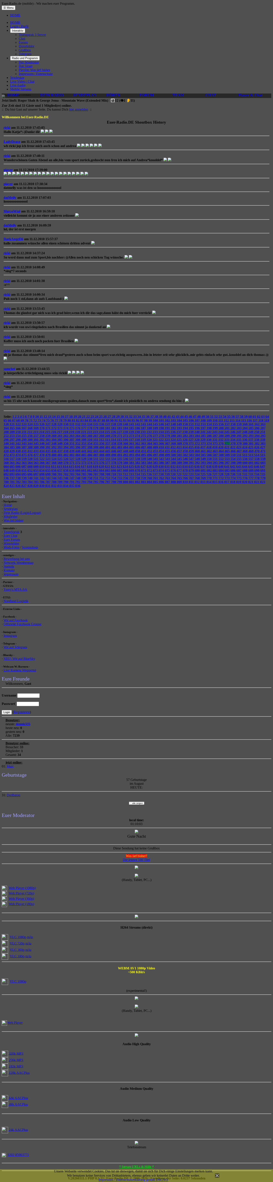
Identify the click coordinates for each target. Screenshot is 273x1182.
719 (168, 474)
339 (262, 439)
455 (168, 451)
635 (192, 466)
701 (60, 474)
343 (25, 443)
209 (13, 432)
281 (180, 436)
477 (36, 455)
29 (118, 416)
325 (180, 439)
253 (13, 436)
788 (54, 482)
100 (156, 420)
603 (263, 463)
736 (7, 478)
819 (239, 482)
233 (156, 432)
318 (138, 439)
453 (156, 451)
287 (216, 436)
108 (204, 420)
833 (60, 486)
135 (96, 424)
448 (126, 451)
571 (72, 463)
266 (90, 436)
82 (78, 420)
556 (245, 459)
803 (144, 482)
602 (257, 463)
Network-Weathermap (18, 562)
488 (102, 455)
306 (66, 439)
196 (198, 428)
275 (144, 436)
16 (63, 416)
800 (126, 482)
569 (60, 463)
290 (234, 436)
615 (72, 466)
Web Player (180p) (21, 904)
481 (60, 455)
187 (144, 428)
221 (84, 432)
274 (138, 436)
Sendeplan (17, 77)
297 (13, 439)
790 (66, 482)
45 (186, 416)
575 (96, 463)
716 (150, 474)
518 (19, 459)
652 (30, 470)
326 (186, 439)
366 (162, 443)
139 (120, 424)
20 (80, 416)
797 (108, 482)
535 (120, 459)
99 (151, 420)
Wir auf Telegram (15, 647)
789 (60, 482)
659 (72, 470)
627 (144, 466)
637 (203, 466)
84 (87, 420)
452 (150, 451)
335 (239, 439)
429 (13, 451)
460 (198, 451)
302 (42, 439)
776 (245, 478)
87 (99, 420)
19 (76, 416)
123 (25, 424)
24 (97, 416)
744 (54, 478)
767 (192, 478)
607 (25, 466)
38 (157, 416)
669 (132, 470)
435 (48, 451)
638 (209, 466)
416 (197, 447)
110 (215, 420)
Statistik (9, 566)
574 (90, 463)
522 (42, 459)
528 (78, 459)
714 (138, 474)
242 (209, 432)
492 (126, 455)
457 (180, 451)
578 (114, 463)
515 (262, 455)
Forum (23, 42)
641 (227, 466)
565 (36, 463)
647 (262, 466)
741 (36, 478)
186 (138, 428)
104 (180, 420)
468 (245, 451)
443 (96, 451)
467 (240, 451)
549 (204, 459)
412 (174, 447)
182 (114, 428)
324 (174, 439)
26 (105, 416)
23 (93, 416)
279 (168, 436)
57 (238, 416)
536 (126, 459)
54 (225, 416)
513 (251, 455)
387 (25, 447)
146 (162, 424)
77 (57, 420)
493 (132, 455)
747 (72, 478)
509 (228, 455)
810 (186, 482)
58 (242, 416)
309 (84, 439)
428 (7, 451)
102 (168, 420)
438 (66, 451)
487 (96, 455)
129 (60, 424)
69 (23, 420)
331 (215, 439)
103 (174, 420)
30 (123, 416)
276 (150, 436)
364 (150, 443)
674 (162, 470)
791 (72, 482)
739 (25, 478)
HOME (15, 15)
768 (198, 478)
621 (108, 466)
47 (195, 416)
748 (78, 478)
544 (174, 459)
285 (204, 436)
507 (216, 455)
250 (257, 432)
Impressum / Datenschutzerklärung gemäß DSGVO (133, 1180)
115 (244, 420)
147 (168, 424)
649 (13, 470)
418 (209, 447)
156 (222, 424)
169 (36, 428)
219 (72, 432)
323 (168, 439)
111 (221, 420)
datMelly (10, 197)
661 (84, 470)
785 (36, 482)
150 (186, 424)
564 (30, 463)
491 (120, 455)
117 (255, 420)
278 (162, 436)
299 (25, 439)
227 (120, 432)
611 (48, 466)
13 (50, 416)
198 (210, 428)
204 (245, 428)
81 (74, 420)
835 (72, 486)
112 (227, 420)
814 (209, 482)
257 (36, 436)
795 (96, 482)
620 (102, 466)
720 (174, 474)
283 (192, 436)
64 (267, 416)
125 (36, 424)
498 (162, 455)
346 (42, 443)
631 (168, 466)
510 (234, 455)
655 (48, 470)
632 (174, 466)
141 (132, 424)
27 (110, 416)
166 (19, 428)
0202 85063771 (18, 1155)
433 (36, 451)
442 (90, 451)
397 (84, 447)
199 (216, 428)
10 (37, 416)
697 (36, 474)
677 (180, 470)
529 (84, 459)
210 (19, 432)
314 (114, 439)
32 (131, 416)
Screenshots (30, 547)
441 (84, 451)
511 (239, 455)
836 (77, 486)
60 (250, 416)
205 (251, 428)
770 (210, 478)
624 (126, 466)
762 (162, 478)
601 (251, 463)
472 (7, 455)
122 (19, 424)
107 (198, 420)
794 (90, 482)
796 (102, 482)
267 (96, 436)
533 (108, 459)
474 (19, 455)
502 (186, 455)
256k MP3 (15, 1060)
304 (54, 439)
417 (203, 447)
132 (78, 424)
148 (174, 424)
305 (60, 439)
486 (90, 455)
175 (72, 428)
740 (30, 478)
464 (222, 451)
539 (144, 459)
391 (48, 447)
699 (48, 474)
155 (216, 424)
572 (78, 463)
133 (84, 424)
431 (25, 451)
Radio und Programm (25, 58)
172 (54, 428)
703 (72, 474)
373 (204, 443)
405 (132, 447)
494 (138, 455)
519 (25, 459)
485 (84, 455)
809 (180, 482)
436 (54, 451)
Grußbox (25, 50)
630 (162, 466)
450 (138, 451)
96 (138, 420)
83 (82, 420)
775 (240, 478)
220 (78, 432)
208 (7, 432)
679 (192, 470)
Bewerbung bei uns (17, 559)
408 (150, 447)
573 (84, 463)
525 (60, 459)
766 (186, 478)
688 (245, 470)
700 (54, 474)
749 (84, 478)
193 (180, 428)
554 (234, 459)
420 (221, 447)
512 (245, 455)
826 (19, 486)
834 (66, 486)
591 (192, 463)
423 (239, 447)
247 (239, 432)
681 (204, 470)
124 (30, 424)
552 (222, 459)
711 (120, 474)
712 (126, 474)
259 (48, 436)
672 (150, 470)
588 (174, 463)
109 (210, 420)
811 (192, 482)
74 (44, 420)
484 (78, 455)
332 (221, 439)
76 (53, 420)
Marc (10, 766)
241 (203, 432)
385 (13, 447)
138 (114, 424)
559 (263, 459)
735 (262, 474)
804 (150, 482)
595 (216, 463)
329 (203, 439)
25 (101, 416)
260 (54, 436)
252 (7, 436)
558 (257, 459)
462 (210, 451)
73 (40, 420)
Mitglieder (10, 516)
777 (251, 478)
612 (54, 466)
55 (229, 416)
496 (150, 455)
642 (233, 466)
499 (168, 455)
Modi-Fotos (11, 547)
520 (30, 459)
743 (48, 478)
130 (66, 424)
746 (66, 478)
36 (148, 416)
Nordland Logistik (16, 601)
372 (198, 443)
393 (60, 447)
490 (114, 455)
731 (239, 474)
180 (102, 428)
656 (54, 470)
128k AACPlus (19, 1072)
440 (78, 451)
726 (209, 474)
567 (48, 463)
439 (72, 451)
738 (19, 478)
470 (257, 451)
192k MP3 (15, 1066)
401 (108, 447)
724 (197, 474)
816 (221, 482)
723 (192, 474)
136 (102, 424)
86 (95, 420)
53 (221, 416)
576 (102, 463)
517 (13, 459)
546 (186, 459)
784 (30, 482)
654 (42, 470)
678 (186, 470)
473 (13, 455)
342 (19, 443)
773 (228, 478)
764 (174, 478)
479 (48, 455)
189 (156, 428)
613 (60, 466)
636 (197, 466)
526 (66, 459)
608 (30, 466)
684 (222, 470)
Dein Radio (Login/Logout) (22, 512)
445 (108, 451)
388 (30, 447)
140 (126, 424)
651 (25, 470)
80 (70, 420)
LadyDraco (12, 141)
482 (66, 455)
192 (174, 428)
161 (251, 424)
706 (90, 474)
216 (54, 432)
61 (255, 416)
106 (192, 420)
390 (42, 447)
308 (78, 439)
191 (168, 428)
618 (90, 466)
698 (42, 474)
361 (132, 443)
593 (204, 463)
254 (19, 436)
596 (222, 463)
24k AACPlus (18, 1129)
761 (156, 478)
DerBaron (13, 795)
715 (144, 474)
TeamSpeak (11, 532)
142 (138, 424)
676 (174, 470)
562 (19, 463)
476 (30, 455)
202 (234, 428)
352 (78, 443)
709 (108, 474)
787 (48, 482)
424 (245, 447)
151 (192, 424)
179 (96, 428)
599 (240, 463)
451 (144, 451)
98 (146, 420)
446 (114, 451)
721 (180, 474)
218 (66, 432)
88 (104, 420)
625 (132, 466)
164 (7, 428)
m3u (30, 937)
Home (8, 505)
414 (186, 447)
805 (156, 482)
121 (13, 424)
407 (144, 447)
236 (174, 432)
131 (72, 424)
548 (198, 459)
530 (90, 459)
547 (192, 459)
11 (42, 416)
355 (96, 443)
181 (108, 428)
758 (138, 478)
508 (222, 455)
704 (78, 474)
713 (132, 474)
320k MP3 (15, 1053)
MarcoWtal (12, 211)
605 (13, 466)
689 (251, 470)
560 (7, 463)
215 (48, 432)
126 (42, 424)
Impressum (11, 574)
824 (7, 486)
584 (150, 463)
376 (222, 443)
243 (215, 432)
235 (168, 432)
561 (13, 463)
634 (186, 466)
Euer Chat (10, 536)
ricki (7, 127)
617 (84, 466)
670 (138, 470)
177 (84, 428)
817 (227, 482)
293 (251, 436)
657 (60, 470)
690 (257, 470)
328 (197, 439)
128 (54, 424)
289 (228, 436)
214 (42, 432)
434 (42, 451)
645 (251, 466)
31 (127, 416)
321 (156, 439)
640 (221, 466)
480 (54, 455)
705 (84, 474)
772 (222, 478)
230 (138, 432)
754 (114, 478)
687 (240, 470)
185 (132, 428)
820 (245, 482)
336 (245, 439)
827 (25, 486)
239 (192, 432)
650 (19, 470)
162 (257, 424)
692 (7, 474)
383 (263, 443)
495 (144, 455)
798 (114, 482)
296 (7, 439)
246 (233, 432)
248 (245, 432)
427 (262, 447)
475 (25, 455)
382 (257, 443)
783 (25, 482)
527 (72, 459)
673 (156, 470)
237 (180, 432)
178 (90, 428)
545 (180, 459)
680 (198, 470)
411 (168, 447)
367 (168, 443)
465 (228, 451)
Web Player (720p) (21, 893)
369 (180, 443)
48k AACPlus (18, 1104)
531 (96, 459)
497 (156, 455)
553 (228, 459)
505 (204, 455)
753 (108, 478)
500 (174, 455)
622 (114, 466)
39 (161, 416)
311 (96, 439)
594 (210, 463)
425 (251, 447)
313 (108, 439)
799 (120, 482)
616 (78, 466)
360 (126, 443)
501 (180, 455)
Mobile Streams (20, 89)
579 (120, 463)
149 (180, 424)
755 (120, 478)
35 (144, 416)
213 (36, 432)
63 (263, 416)
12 (46, 416)
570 (66, 463)
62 (259, 416)
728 (221, 474)
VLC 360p (17, 949)
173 (60, 428)
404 (126, 447)
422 (233, 447)
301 (36, 439)
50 (208, 416)
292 (245, 436)
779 (263, 478)
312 (102, 439)
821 (251, 482)
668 (126, 470)
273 (132, 436)
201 (228, 428)
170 (42, 428)
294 (257, 436)
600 (245, 463)
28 (114, 416)
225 (108, 432)
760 (150, 478)
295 (263, 436)
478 (42, 455)
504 (198, 455)
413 (180, 447)
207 (263, 428)
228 (126, 432)
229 (132, 432)
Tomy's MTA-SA (15, 589)
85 (91, 420)
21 (84, 416)
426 (257, 447)
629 (156, 466)
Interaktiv (17, 30)
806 (162, 482)
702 (66, 474)
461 (204, 451)
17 (67, 416)
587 (168, 463)
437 (60, 451)
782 (19, 482)
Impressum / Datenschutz (36, 74)
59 (246, 416)
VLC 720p (17, 943)
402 (114, 447)
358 (114, 443)
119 (266, 420)
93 (125, 420)
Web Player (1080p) (22, 888)
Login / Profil (19, 26)
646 (257, 466)
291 (240, 436)
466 (234, 451)
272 (126, 436)
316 (126, 439)
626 (138, 466)
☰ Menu (8, 7)
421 (227, 447)
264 (78, 436)
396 (78, 447)
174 (66, 428)
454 (162, 451)
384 (7, 447)
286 (210, 436)
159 (240, 424)
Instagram (10, 635)
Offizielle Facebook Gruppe (22, 624)
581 (132, 463)
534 (114, 459)
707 (96, 474)
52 (216, 416)
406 (138, 447)
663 (96, 470)
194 (186, 428)
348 (54, 443)
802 (138, 482)
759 (144, 478)
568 (54, 463)
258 (42, 436)
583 (144, 463)
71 (31, 420)
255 (25, 436)
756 (126, 478)
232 (150, 432)
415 (192, 447)
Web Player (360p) (21, 898)
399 (96, 447)
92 (121, 420)
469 (251, 451)
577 (108, 463)
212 (30, 432)
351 (72, 443)
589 (180, 463)
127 (48, 424)
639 (215, 466)
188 (150, 428)
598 (234, 463)
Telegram (25, 54)
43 (178, 416)
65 (6, 420)
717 (156, 474)
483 (72, 455)
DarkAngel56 (13, 239)
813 (203, 482)
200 (222, 428)
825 (13, 486)
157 (228, 424)
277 (156, 436)
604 (7, 466)
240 (197, 432)
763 (168, 478)
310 (90, 439)
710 (114, 474)
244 (221, 432)
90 (112, 420)
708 (102, 474)
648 (7, 470)
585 (156, 463)
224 (102, 432)
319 (144, 439)
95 (134, 420)
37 (152, 416)
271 (120, 436)
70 (27, 420)
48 (199, 416)
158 (234, 424)
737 (13, 478)
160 (245, 424)
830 (42, 486)
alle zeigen (136, 803)
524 (54, 459)
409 (156, 447)
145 (156, 424)
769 (204, 478)
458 (186, 451)
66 (10, 420)
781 (13, 482)
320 (150, 439)
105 (186, 420)
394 (66, 447)
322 (162, 439)
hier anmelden (78, 109)
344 (30, 443)
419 (215, 447)
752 (102, 478)
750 (90, 478)
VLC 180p (17, 956)
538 (138, 459)
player (8, 170)
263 (72, 436)
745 (60, 478)
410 (162, 447)
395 (72, 447)
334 (233, 439)
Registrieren (22, 712)
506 (210, 455)
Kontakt (9, 570)
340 (7, 443)
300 (30, 439)
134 (90, 424)
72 (35, 420)
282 (186, 436)
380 (245, 443)
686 (234, 470)
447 (120, 451)
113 (232, 420)
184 (126, 428)
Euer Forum (12, 539)
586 (162, 463)
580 (126, 463)
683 (216, 470)
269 (108, 436)
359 (120, 443)
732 (245, 474)
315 (120, 439)
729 (227, 474)
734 (257, 474)
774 (234, 478)
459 (192, 451)
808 (174, 482)
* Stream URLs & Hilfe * (136, 1167)
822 (257, 482)
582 (138, 463)
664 (102, 470)
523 (48, 459)
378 (234, 443)
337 (251, 439)
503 (192, 455)
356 (102, 443)
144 (150, 424)
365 (156, 443)
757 (132, 478)
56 (233, 416)
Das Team (25, 66)
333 (227, 439)
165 (13, 428)
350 (66, 443)
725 (203, 474)
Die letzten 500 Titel (136, 860)
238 (186, 432)
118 (261, 420)
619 (96, 466)
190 (162, 428)
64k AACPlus (18, 1098)
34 (140, 416)
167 (25, 428)
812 (197, 482)
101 (162, 420)
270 (114, 436)
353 (84, 443)
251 (262, 432)
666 (114, 470)
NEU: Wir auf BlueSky (19, 658)
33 (135, 416)
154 (210, 424)
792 (78, 482)
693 (13, 474)
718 (162, 474)
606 (19, 466)
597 (228, 463)
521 (36, 459)
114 (238, 420)
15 (59, 416)
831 (48, 486)
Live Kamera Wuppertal (20, 670)
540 (150, 459)
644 (245, 466)
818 (233, 482)
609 (36, 466)
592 (198, 463)
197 (204, 428)
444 (102, 451)
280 (174, 436)
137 (108, 424)
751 (96, 478)
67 (14, 420)
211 (24, 432)
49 (204, 416)
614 (66, 466)
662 (90, 470)
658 (66, 470)
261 (60, 436)
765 (180, 478)
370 (186, 443)
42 (174, 416)
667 (120, 470)
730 (233, 474)
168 (30, 428)
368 (174, 443)
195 (192, 428)
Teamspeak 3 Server (32, 35)
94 (129, 420)
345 (36, 443)
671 (144, 470)
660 (78, 470)
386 (19, 447)
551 (216, 459)
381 (251, 443)
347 (48, 443)
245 (227, 432)
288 (222, 436)
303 (48, 439)
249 (251, 432)
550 (210, 459)
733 (251, 474)
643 (239, 466)
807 (168, 482)
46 (191, 416)
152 (198, 424)
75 (48, 420)
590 (186, 463)
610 (42, 466)
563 (25, 463)
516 (7, 459)
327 (192, 439)
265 (84, 436)
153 (204, 424)
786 (42, 482)
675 (168, 470)
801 (132, 482)
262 (66, 436)
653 (36, 470)
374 (210, 443)
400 (102, 447)
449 (132, 451)
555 (240, 459)
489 (108, 455)
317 (132, 439)
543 (168, 459)
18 (71, 416)
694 (19, 474)
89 (108, 420)
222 (90, 432)
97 (142, 420)
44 (182, 416)
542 (162, 459)
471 (263, 451)
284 (198, 436)
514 (257, 455)
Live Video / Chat (22, 81)
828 (30, 486)
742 (42, 478)
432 (30, 451)
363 (144, 443)
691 (263, 470)
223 (96, 432)
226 (114, 432)
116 (250, 420)
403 (120, 447)
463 (216, 451)
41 (169, 416)
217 (60, 432)
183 (120, 428)
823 (262, 482)
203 (240, 428)
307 (72, 439)
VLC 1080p (18, 937)
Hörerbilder (26, 46)
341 (13, 443)
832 (54, 486)
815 (215, 482)
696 (30, 474)
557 (251, 459)
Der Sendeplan (29, 62)
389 (36, 447)
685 (228, 470)
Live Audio (18, 85)
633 (180, 466)
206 (257, 428)
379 (240, 443)
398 (90, 447)
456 (174, 451)
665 (108, 470)
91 (117, 420)
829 (36, 486)
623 (120, 466)
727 (215, 474)
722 (186, 474)
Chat (22, 38)
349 (60, 443)
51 (212, 416)
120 (7, 424)
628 (150, 466)
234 (162, 432)
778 (257, 478)
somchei (9, 369)
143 (144, 424)
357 (108, 443)
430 (19, 451)
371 (192, 443)
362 (138, 443)
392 (54, 447)
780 (7, 482)
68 (18, 420)
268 (102, 436)
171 (48, 428)
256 (30, 436)
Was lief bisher (13, 520)
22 (88, 416)
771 (216, 478)
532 (102, 459)
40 (165, 416)
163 (263, 424)
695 (25, 474)
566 (42, 463)
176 (78, 428)
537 (132, 459)
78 (61, 420)
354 (90, 443)
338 (257, 439)
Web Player (15, 1022)
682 (210, 470)
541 (156, 459)
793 (84, 482)
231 (144, 432)
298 (19, 439)
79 (65, 420)
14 (54, 416)
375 (216, 443)
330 (209, 439)
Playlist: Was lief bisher (34, 70)
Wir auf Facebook (16, 620)
